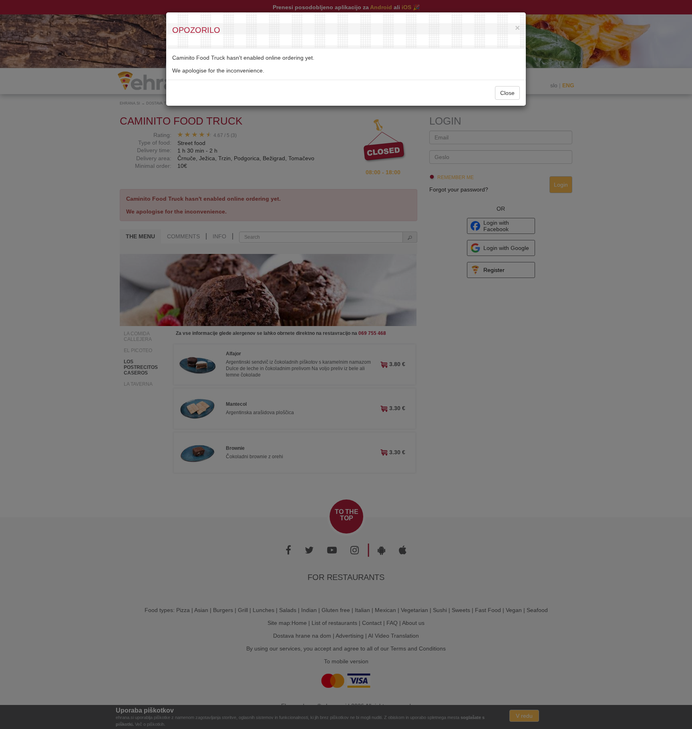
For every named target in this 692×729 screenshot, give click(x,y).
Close (507, 93)
